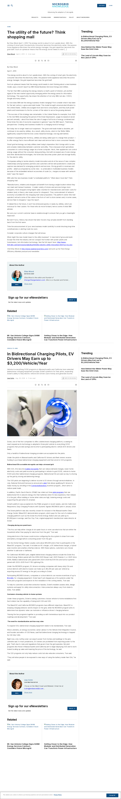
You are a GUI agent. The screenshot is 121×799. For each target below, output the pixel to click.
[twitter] (42, 60)
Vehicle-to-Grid (12, 348)
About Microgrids (83, 17)
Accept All (112, 795)
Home (9, 26)
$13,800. (10, 578)
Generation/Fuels (60, 17)
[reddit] (45, 60)
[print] (76, 60)
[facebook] (35, 60)
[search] (12, 5)
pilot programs (58, 492)
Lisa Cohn (10, 378)
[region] (60, 795)
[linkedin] (39, 60)
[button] (8, 5)
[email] (48, 60)
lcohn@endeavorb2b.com (33, 689)
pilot (45, 483)
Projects (35, 17)
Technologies (46, 17)
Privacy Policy (58, 794)
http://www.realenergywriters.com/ (34, 249)
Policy (71, 17)
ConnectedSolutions (39, 486)
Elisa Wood (11, 54)
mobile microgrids (32, 469)
